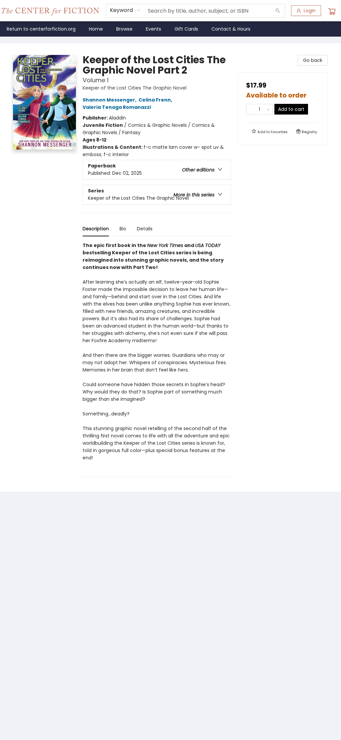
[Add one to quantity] (268, 109)
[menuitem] (41, 29)
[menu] (170, 29)
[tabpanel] (157, 359)
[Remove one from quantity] (250, 109)
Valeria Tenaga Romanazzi (117, 107)
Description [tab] (96, 228)
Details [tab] (145, 228)
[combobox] (125, 10)
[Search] (277, 10)
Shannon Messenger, (110, 100)
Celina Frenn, (156, 100)
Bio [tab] (123, 228)
